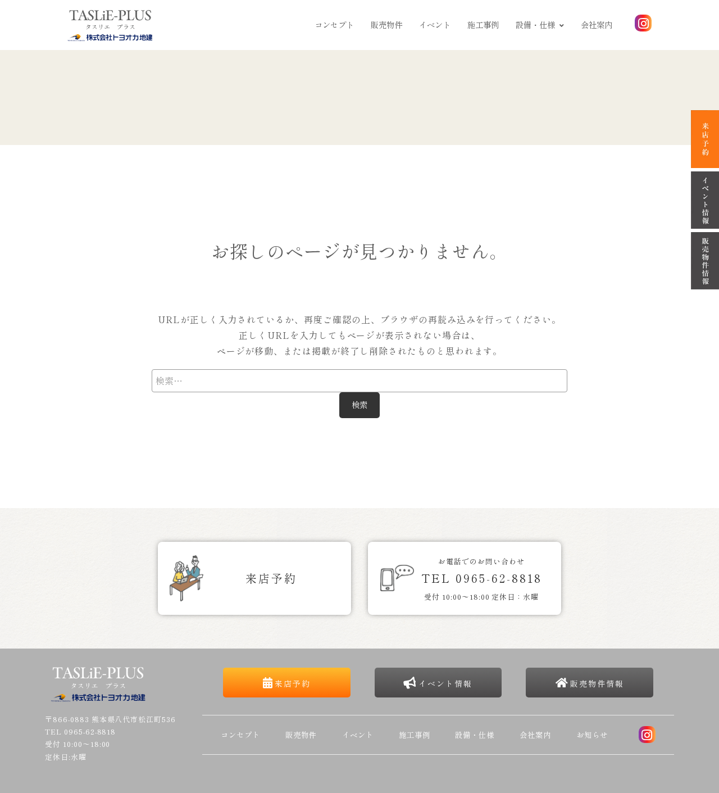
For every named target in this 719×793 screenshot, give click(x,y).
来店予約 (293, 683)
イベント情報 (445, 683)
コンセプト (334, 24)
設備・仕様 (535, 24)
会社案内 (596, 24)
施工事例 (483, 24)
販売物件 (386, 24)
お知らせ (592, 734)
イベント (434, 24)
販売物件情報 (597, 683)
